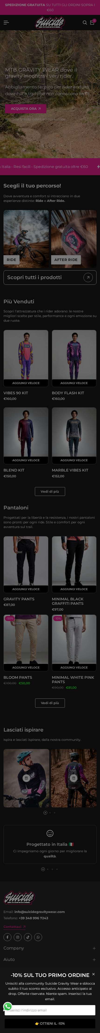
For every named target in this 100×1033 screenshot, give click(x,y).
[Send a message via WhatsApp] (7, 1006)
